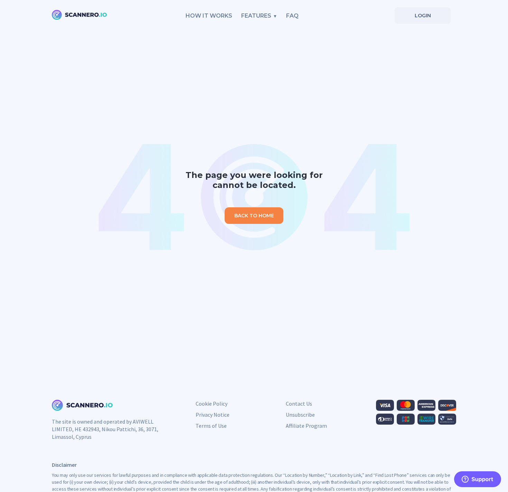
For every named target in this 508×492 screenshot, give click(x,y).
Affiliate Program (306, 425)
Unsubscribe (300, 414)
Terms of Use (211, 425)
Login (423, 15)
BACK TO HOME (254, 215)
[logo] (79, 15)
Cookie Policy (211, 403)
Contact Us (299, 403)
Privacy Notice (212, 414)
